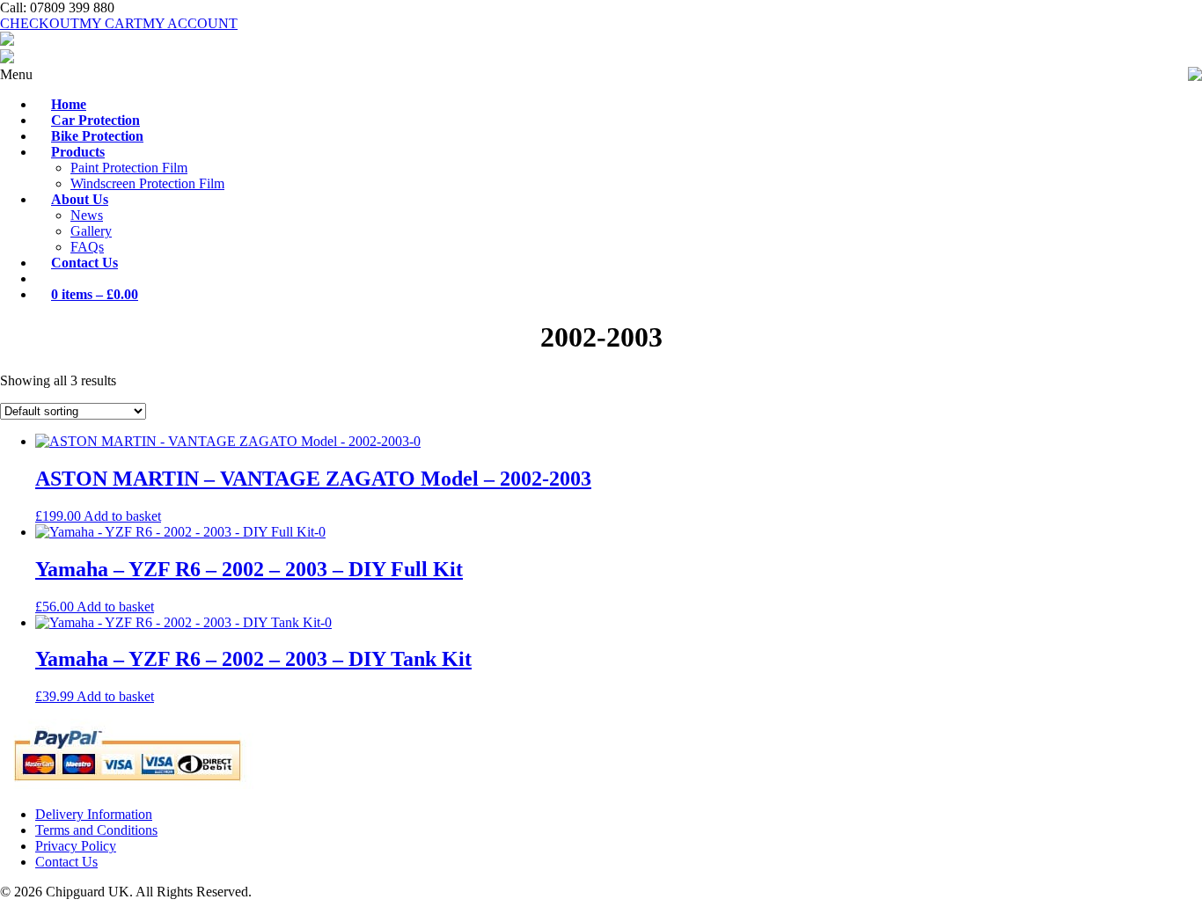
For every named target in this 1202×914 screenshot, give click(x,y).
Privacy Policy (75, 845)
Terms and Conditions (96, 830)
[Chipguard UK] (7, 40)
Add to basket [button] (122, 515)
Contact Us (66, 861)
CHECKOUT (39, 23)
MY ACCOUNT (190, 23)
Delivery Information (93, 814)
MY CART (111, 23)
